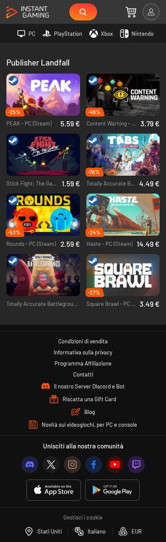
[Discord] (29, 464)
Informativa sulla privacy (83, 352)
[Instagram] (72, 464)
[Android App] (112, 490)
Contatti (83, 374)
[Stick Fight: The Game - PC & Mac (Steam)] (43, 155)
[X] (51, 464)
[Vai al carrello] (131, 12)
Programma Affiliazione (83, 363)
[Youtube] (114, 464)
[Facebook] (93, 464)
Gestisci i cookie (83, 517)
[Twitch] (136, 464)
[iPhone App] (53, 490)
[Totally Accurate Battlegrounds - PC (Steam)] (43, 275)
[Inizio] (27, 12)
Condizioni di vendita (83, 341)
